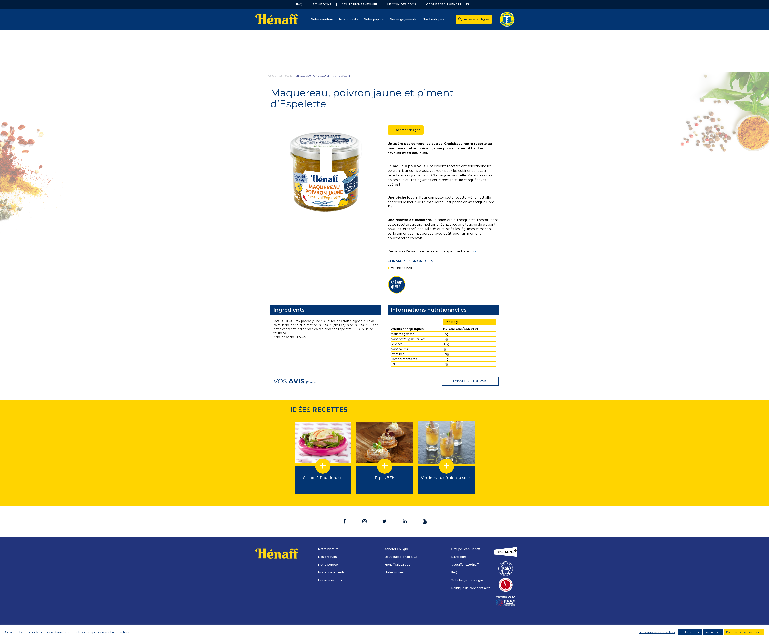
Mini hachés (308, 83)
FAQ (299, 4)
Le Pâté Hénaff (310, 41)
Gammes (369, 33)
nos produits (285, 76)
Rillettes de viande (312, 53)
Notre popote (374, 19)
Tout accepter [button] (690, 632)
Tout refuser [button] (712, 632)
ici (474, 251)
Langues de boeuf (312, 65)
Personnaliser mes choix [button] (657, 632)
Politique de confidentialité (470, 588)
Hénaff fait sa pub (397, 564)
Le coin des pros (401, 4)
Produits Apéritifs (312, 89)
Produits (307, 33)
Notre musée (394, 572)
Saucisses (306, 71)
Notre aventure (322, 19)
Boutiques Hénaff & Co (400, 557)
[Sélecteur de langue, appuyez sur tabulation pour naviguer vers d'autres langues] (468, 4)
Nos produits (348, 19)
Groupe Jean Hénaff (443, 4)
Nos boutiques (433, 19)
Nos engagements (403, 19)
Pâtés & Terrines (311, 47)
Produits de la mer (312, 59)
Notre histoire (328, 549)
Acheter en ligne (476, 19)
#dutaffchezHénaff (359, 4)
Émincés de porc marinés (317, 77)
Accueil (272, 76)
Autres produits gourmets (317, 95)
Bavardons (321, 4)
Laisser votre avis (470, 381)
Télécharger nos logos (467, 580)
